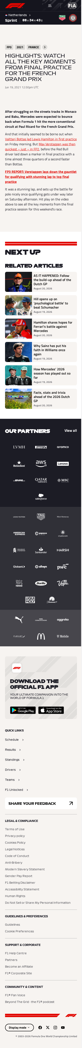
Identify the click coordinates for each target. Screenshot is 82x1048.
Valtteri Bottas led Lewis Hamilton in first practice (41, 139)
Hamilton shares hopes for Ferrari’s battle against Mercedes (53, 326)
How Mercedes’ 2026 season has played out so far (52, 373)
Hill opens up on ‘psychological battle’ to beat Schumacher (51, 303)
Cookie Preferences (19, 931)
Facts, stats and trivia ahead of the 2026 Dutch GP (52, 396)
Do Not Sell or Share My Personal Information (38, 903)
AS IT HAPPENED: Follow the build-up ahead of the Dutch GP (52, 279)
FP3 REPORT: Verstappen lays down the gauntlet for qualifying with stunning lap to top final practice (41, 176)
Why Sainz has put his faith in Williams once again (50, 350)
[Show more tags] (44, 47)
